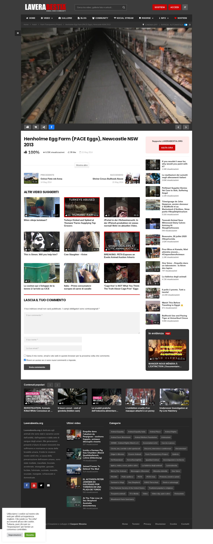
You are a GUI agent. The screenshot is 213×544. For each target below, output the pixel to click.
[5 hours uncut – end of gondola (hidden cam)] (72, 397)
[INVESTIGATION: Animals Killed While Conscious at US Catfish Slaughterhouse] (38, 397)
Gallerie (175, 454)
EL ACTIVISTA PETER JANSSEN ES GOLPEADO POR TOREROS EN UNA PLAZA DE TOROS (93, 484)
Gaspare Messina (78, 524)
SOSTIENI (182, 18)
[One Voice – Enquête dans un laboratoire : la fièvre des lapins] (153, 266)
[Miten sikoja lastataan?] (42, 207)
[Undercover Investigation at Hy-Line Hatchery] (174, 397)
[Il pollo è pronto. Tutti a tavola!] (153, 293)
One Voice (176, 471)
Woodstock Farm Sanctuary (122, 499)
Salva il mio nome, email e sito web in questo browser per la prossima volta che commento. (68, 356)
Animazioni (165, 437)
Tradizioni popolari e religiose (161, 488)
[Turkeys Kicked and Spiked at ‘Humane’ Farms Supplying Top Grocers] (82, 207)
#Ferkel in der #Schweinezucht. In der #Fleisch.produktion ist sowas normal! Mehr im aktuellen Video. (121, 223)
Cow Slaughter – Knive (75, 254)
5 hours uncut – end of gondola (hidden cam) (69, 409)
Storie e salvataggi (170, 482)
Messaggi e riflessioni (140, 471)
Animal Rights (170, 432)
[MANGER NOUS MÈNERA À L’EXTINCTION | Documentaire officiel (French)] (167, 350)
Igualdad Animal (152, 460)
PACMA (114, 477)
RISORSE (146, 18)
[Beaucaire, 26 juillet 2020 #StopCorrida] (153, 239)
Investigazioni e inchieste (173, 460)
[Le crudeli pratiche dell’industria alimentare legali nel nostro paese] (106, 397)
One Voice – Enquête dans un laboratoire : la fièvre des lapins (175, 265)
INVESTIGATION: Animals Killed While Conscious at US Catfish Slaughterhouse (38, 409)
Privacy (147, 524)
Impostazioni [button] (15, 535)
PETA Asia (150, 477)
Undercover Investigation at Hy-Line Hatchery (173, 409)
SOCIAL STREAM (125, 18)
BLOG (83, 18)
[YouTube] (34, 485)
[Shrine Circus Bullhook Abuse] (112, 180)
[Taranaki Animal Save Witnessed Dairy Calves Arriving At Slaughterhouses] (153, 223)
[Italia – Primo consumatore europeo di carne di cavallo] (82, 273)
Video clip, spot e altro (161, 494)
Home (26, 25)
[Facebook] (27, 485)
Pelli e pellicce (127, 477)
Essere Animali (134, 454)
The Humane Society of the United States (128, 488)
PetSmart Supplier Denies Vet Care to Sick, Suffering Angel (175, 190)
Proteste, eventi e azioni (169, 477)
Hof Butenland (117, 460)
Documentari (180, 449)
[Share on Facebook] (51, 127)
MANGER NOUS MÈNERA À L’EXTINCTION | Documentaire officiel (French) (164, 365)
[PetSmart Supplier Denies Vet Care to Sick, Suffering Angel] (153, 191)
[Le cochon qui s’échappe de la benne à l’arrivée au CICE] (42, 273)
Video (145, 494)
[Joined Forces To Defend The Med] (74, 469)
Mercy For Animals (118, 471)
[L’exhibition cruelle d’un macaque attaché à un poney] (140, 397)
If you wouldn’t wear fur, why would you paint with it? (174, 164)
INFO (163, 18)
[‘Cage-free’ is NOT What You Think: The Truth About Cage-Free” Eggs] (122, 273)
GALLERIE (66, 18)
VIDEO (47, 18)
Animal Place (155, 432)
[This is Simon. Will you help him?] (42, 242)
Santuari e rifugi (117, 482)
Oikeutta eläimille (160, 471)
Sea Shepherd (134, 482)
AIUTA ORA (167, 147)
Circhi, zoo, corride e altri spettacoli (125, 449)
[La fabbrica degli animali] (153, 280)
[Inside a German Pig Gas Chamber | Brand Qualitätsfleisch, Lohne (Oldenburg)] (74, 453)
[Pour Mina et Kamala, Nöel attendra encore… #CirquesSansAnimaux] (153, 252)
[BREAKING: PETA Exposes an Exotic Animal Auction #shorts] (122, 242)
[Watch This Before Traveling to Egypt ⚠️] (153, 306)
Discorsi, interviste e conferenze (157, 449)
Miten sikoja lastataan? (35, 220)
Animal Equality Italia (136, 432)
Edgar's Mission (117, 454)
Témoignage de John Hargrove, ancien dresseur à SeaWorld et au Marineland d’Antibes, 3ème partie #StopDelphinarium (176, 206)
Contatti (185, 524)
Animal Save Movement (120, 437)
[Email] (48, 485)
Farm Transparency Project (51, 25)
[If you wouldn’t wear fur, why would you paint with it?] (153, 164)
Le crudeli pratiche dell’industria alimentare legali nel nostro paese (104, 409)
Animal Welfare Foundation (146, 437)
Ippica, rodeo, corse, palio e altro (124, 466)
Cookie (173, 524)
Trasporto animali (118, 494)
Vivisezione (179, 494)
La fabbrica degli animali (174, 277)
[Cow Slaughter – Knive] (82, 242)
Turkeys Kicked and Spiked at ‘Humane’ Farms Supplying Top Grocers (80, 223)
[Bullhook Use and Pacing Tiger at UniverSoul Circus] (153, 319)
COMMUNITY (101, 18)
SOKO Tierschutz (151, 482)
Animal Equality (117, 432)
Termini (135, 524)
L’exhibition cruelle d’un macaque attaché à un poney (140, 409)
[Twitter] (41, 485)
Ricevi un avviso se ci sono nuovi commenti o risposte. (51, 360)
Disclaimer (160, 524)
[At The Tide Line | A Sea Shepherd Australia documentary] (74, 501)
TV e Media (134, 494)
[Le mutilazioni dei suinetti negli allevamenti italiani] (153, 178)
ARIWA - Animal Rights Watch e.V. (125, 443)
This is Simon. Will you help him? (41, 254)
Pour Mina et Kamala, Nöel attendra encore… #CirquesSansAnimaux (175, 252)
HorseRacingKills (134, 460)
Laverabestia (171, 466)
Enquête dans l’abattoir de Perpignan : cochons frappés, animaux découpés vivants (93, 436)
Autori (34, 25)
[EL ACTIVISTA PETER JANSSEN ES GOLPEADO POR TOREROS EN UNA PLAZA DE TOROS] (74, 482)
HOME (32, 18)
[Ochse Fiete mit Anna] (51, 180)
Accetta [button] (30, 535)
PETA (140, 477)
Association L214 (150, 443)
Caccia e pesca (168, 443)
